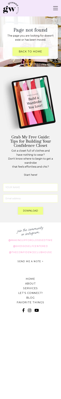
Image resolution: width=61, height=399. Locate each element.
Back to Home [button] (30, 51)
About (30, 283)
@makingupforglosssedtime (30, 240)
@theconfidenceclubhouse (30, 252)
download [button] (30, 210)
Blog (30, 297)
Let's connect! (30, 293)
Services (30, 288)
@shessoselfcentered (30, 246)
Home (30, 278)
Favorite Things (30, 302)
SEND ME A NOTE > (30, 261)
